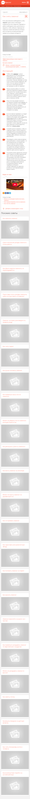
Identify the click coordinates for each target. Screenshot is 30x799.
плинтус (23, 102)
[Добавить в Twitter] (10, 193)
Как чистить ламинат (9, 203)
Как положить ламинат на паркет (13, 571)
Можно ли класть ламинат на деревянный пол (12, 495)
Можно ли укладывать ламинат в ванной (13, 672)
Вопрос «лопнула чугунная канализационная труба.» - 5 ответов (16, 65)
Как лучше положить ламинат (12, 370)
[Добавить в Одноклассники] (3, 193)
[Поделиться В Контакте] (6, 193)
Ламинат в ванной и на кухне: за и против (14, 620)
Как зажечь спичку (9, 697)
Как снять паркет (8, 346)
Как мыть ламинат (7, 63)
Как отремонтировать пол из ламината (14, 202)
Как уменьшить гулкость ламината (14, 446)
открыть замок (16, 126)
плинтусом (9, 118)
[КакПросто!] (6, 2)
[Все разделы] (28, 2)
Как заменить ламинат (10, 218)
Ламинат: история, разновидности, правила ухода (14, 321)
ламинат (15, 74)
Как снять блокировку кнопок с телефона (13, 748)
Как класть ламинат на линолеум (13, 471)
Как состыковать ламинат (11, 521)
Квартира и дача (9, 6)
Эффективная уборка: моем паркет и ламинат (12, 59)
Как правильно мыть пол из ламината (12, 395)
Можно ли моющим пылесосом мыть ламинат (14, 199)
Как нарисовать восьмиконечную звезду (14, 546)
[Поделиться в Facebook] (8, 193)
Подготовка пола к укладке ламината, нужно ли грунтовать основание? (15, 295)
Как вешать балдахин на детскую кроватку (13, 722)
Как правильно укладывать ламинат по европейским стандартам (14, 646)
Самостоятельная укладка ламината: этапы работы (15, 243)
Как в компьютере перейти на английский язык (12, 774)
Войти (24, 2)
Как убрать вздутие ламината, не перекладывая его (13, 269)
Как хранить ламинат (9, 595)
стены (22, 117)
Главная (2, 6)
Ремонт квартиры (17, 6)
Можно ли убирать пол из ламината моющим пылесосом (14, 421)
